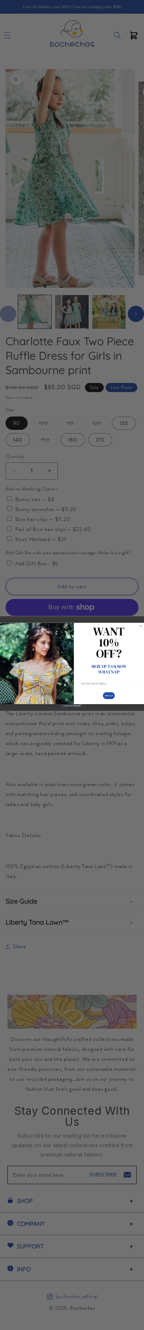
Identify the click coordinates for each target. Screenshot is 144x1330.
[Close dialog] (141, 625)
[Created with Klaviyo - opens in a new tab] (72, 705)
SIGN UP (108, 695)
